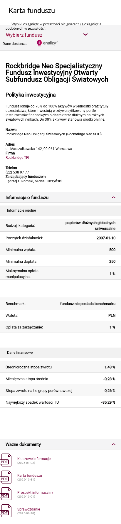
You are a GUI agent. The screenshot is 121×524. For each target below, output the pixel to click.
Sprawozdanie (28, 509)
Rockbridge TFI (17, 158)
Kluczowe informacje (34, 459)
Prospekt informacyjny (35, 493)
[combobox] (47, 34)
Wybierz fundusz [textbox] (24, 35)
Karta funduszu (29, 476)
